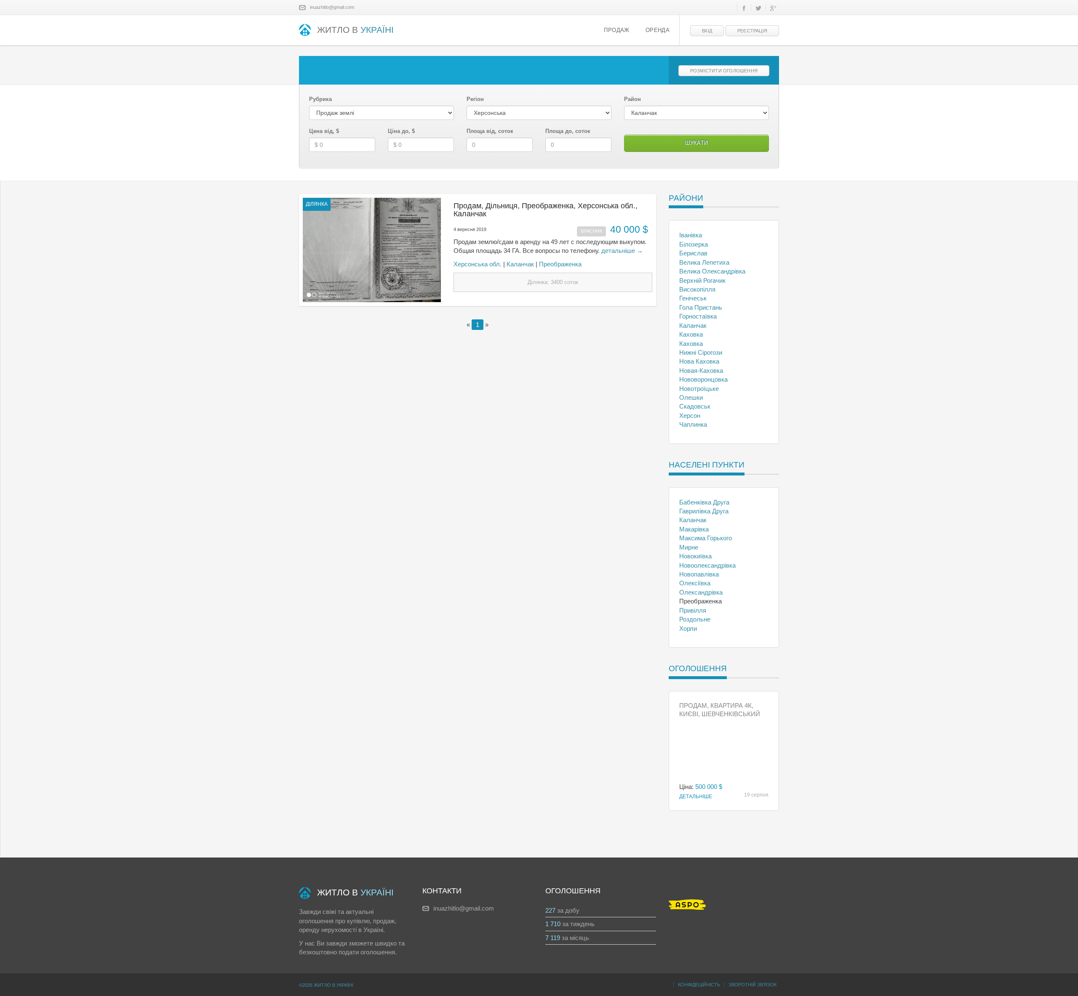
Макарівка (694, 529)
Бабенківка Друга (704, 502)
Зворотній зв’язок (752, 984)
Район (632, 99)
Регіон (475, 99)
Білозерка (693, 244)
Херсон (689, 415)
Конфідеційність (699, 984)
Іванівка (690, 235)
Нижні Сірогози (700, 352)
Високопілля (697, 289)
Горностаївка (698, 316)
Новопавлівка (699, 574)
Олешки (691, 397)
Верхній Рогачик (702, 280)
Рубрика (320, 99)
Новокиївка (695, 556)
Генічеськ (693, 298)
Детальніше (695, 796)
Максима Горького (705, 538)
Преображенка (560, 264)
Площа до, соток (567, 131)
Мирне (688, 547)
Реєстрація (752, 30)
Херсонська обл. (478, 264)
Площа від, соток (490, 131)
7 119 (552, 937)
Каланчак (520, 264)
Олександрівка (701, 592)
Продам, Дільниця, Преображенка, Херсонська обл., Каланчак (546, 210)
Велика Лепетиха (704, 262)
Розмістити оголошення (724, 70)
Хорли (688, 628)
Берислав (693, 253)
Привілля (692, 610)
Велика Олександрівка (712, 271)
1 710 (552, 923)
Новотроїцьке (699, 388)
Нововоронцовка (703, 379)
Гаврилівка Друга (703, 511)
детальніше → (622, 250)
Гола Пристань (700, 307)
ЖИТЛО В (355, 30)
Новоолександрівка (707, 565)
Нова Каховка (699, 361)
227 (550, 910)
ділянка (317, 204)
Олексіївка (694, 583)
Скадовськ (694, 406)
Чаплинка (693, 424)
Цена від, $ (324, 131)
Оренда (658, 30)
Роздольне (694, 619)
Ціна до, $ (401, 131)
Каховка (691, 334)
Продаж (616, 30)
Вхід (707, 30)
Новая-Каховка (701, 370)
